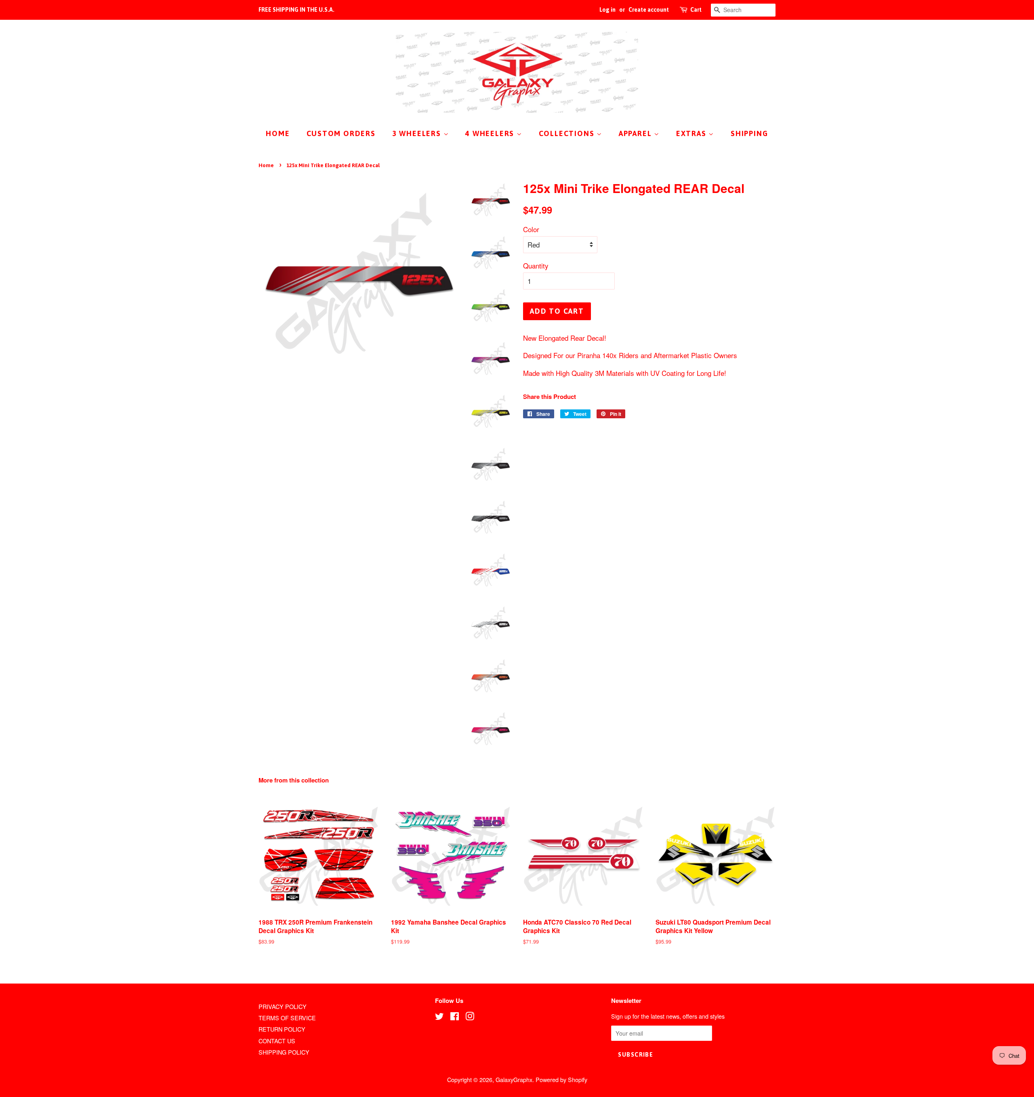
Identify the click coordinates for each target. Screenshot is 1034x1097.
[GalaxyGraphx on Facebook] (454, 1017)
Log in (607, 9)
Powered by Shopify (561, 1079)
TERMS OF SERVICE (287, 1017)
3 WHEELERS (417, 133)
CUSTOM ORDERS (341, 133)
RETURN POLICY (281, 1029)
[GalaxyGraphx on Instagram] (469, 1017)
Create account (648, 9)
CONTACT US (276, 1040)
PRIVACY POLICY (282, 1006)
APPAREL (636, 133)
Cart (696, 9)
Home (266, 165)
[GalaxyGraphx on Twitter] (439, 1017)
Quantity (536, 265)
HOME (278, 133)
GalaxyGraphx (514, 1079)
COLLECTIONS (568, 133)
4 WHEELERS (491, 133)
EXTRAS (692, 133)
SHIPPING (749, 133)
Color (531, 229)
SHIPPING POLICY (283, 1052)
